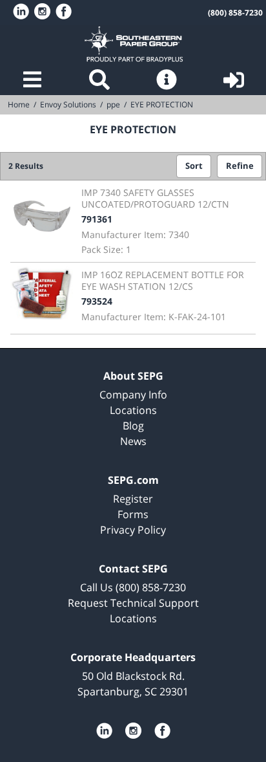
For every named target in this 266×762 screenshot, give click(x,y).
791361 (96, 219)
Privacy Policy (133, 530)
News (133, 441)
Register (133, 499)
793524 (96, 301)
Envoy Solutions (68, 104)
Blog (133, 426)
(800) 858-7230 (235, 12)
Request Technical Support (133, 603)
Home (133, 44)
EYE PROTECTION (161, 104)
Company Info (133, 394)
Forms (133, 514)
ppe (113, 104)
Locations (133, 410)
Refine (240, 165)
